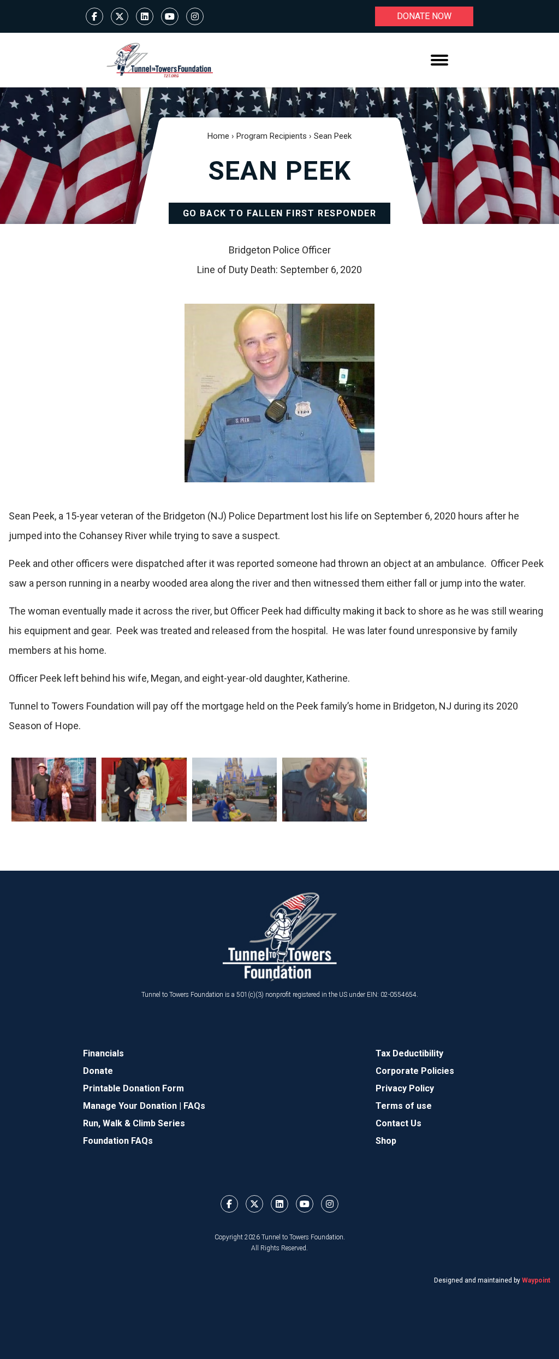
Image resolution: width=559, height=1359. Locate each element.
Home (218, 136)
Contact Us (398, 1123)
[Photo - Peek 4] (144, 789)
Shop (386, 1141)
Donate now (424, 16)
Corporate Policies (415, 1071)
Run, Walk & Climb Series (134, 1123)
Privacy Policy (405, 1088)
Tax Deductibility (409, 1053)
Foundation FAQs (118, 1141)
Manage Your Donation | (133, 1106)
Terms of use (404, 1106)
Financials (103, 1053)
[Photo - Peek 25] (324, 789)
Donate (98, 1071)
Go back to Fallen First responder (280, 213)
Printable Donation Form (133, 1088)
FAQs (194, 1106)
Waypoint (536, 1280)
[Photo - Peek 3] (53, 789)
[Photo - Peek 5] (234, 789)
